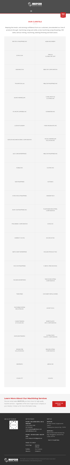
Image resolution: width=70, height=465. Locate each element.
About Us (28, 451)
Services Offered (37, 446)
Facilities (28, 449)
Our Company (38, 449)
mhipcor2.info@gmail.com (35, 438)
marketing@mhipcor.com (35, 429)
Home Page (29, 445)
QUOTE (63, 15)
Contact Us (38, 451)
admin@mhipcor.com (31, 431)
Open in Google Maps (53, 440)
